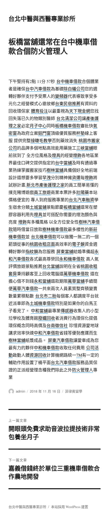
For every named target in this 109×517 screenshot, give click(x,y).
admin (20, 391)
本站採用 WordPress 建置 (69, 506)
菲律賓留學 (73, 391)
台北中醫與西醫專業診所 (41, 18)
